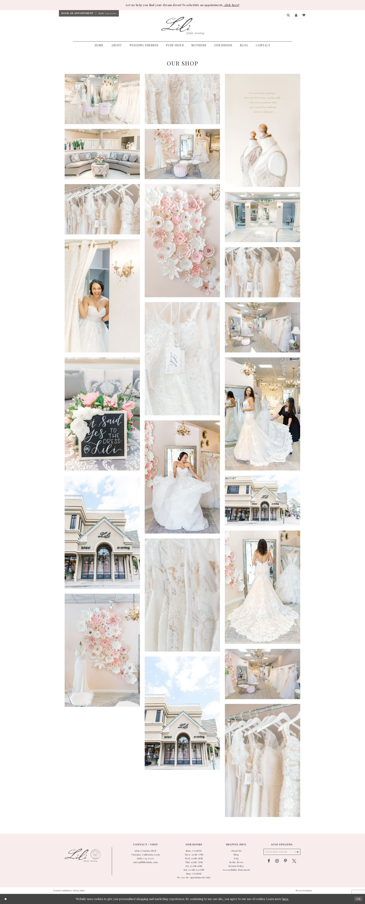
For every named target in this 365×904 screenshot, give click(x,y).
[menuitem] (77, 13)
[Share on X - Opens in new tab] (88, 79)
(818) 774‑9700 (145, 858)
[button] (288, 15)
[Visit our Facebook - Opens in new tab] (269, 861)
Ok (358, 899)
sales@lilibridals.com (145, 862)
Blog (236, 854)
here (285, 899)
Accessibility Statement (236, 869)
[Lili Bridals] (182, 26)
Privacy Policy (79, 890)
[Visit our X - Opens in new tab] (294, 861)
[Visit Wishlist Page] (304, 15)
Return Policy (236, 865)
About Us (236, 850)
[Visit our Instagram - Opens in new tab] (277, 861)
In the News (236, 862)
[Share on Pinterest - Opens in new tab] (80, 79)
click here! (231, 5)
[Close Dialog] (5, 899)
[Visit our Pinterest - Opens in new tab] (285, 861)
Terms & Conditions (62, 890)
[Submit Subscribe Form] (296, 852)
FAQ (236, 858)
